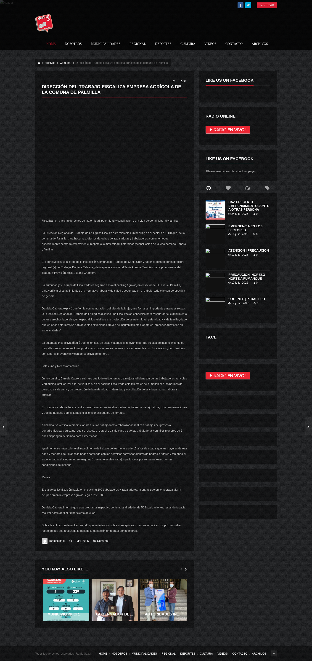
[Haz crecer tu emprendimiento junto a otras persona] (215, 210)
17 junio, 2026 (240, 303)
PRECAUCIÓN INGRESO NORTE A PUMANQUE (246, 276)
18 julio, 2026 (239, 234)
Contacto (234, 44)
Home (51, 44)
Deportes (163, 44)
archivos (260, 44)
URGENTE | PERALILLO (246, 299)
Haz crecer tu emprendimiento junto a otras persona (249, 206)
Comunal (102, 541)
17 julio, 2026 (239, 254)
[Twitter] (248, 5)
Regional (138, 44)
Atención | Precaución (248, 250)
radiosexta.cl (57, 541)
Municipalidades (105, 44)
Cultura (187, 44)
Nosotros (73, 44)
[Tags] (267, 188)
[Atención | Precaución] (215, 258)
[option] (66, 600)
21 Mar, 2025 (81, 541)
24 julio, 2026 (239, 213)
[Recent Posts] (208, 188)
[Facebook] (240, 5)
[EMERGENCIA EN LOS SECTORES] (215, 234)
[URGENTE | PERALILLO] (215, 307)
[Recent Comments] (248, 188)
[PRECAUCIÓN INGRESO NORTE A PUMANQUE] (215, 282)
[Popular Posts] (228, 188)
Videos (210, 44)
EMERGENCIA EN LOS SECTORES (245, 228)
